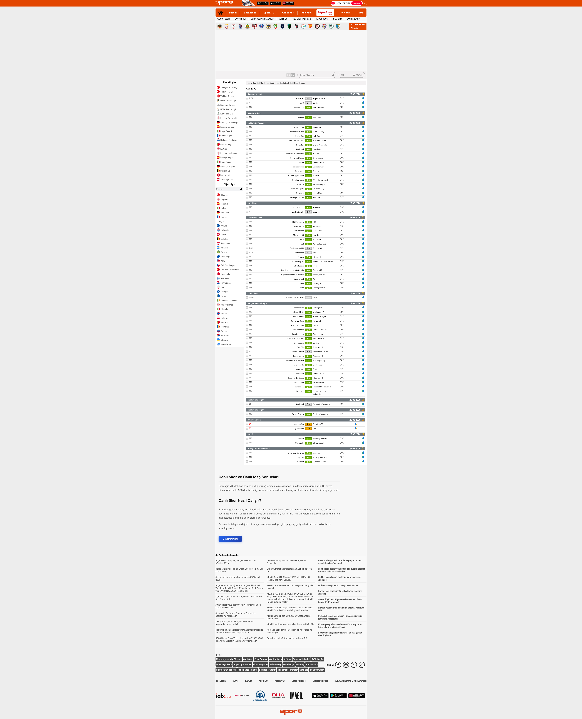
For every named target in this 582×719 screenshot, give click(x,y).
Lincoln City (317, 149)
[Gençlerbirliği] (219, 26)
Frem (315, 265)
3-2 (308, 145)
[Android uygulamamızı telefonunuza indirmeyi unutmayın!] (262, 4)
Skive (301, 283)
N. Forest (300, 193)
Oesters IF (299, 443)
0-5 (308, 231)
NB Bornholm (298, 222)
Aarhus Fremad (319, 244)
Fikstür (354, 28)
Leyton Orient (318, 162)
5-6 (308, 136)
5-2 (308, 98)
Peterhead (299, 373)
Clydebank (317, 365)
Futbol (233, 12)
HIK (314, 222)
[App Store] (320, 697)
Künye (235, 681)
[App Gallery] (356, 697)
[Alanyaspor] (247, 26)
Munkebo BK (298, 235)
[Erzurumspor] (338, 26)
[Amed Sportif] (275, 26)
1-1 (342, 98)
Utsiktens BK (298, 207)
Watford (300, 184)
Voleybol (306, 12)
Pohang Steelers (320, 457)
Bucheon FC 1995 (320, 461)
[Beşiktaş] (296, 26)
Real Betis (317, 117)
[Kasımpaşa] (261, 26)
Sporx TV (269, 12)
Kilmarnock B (318, 338)
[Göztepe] (310, 26)
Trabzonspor (312, 664)
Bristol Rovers (298, 414)
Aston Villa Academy (321, 404)
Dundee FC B (318, 373)
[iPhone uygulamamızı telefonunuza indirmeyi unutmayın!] (274, 4)
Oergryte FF (318, 212)
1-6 (308, 197)
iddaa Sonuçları (317, 670)
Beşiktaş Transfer (267, 670)
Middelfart (317, 239)
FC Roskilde (317, 230)
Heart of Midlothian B (322, 386)
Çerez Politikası (299, 681)
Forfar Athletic (298, 351)
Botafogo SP (318, 424)
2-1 (308, 252)
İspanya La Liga (254, 113)
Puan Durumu (358, 24)
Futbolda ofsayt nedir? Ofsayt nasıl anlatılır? (339, 585)
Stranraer (300, 391)
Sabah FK (300, 98)
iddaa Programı (260, 664)
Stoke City (299, 136)
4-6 (308, 414)
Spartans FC (299, 386)
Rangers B (317, 321)
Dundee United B (320, 329)
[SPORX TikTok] (361, 664)
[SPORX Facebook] (338, 664)
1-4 (308, 149)
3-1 (342, 144)
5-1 (308, 103)
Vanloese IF (317, 226)
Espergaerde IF (319, 287)
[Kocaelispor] (289, 26)
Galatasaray (275, 664)
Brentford (317, 197)
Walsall (301, 162)
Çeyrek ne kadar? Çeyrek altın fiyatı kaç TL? (287, 638)
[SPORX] (291, 712)
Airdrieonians (298, 307)
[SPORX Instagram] (346, 664)
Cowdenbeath (298, 334)
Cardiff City (299, 127)
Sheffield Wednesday (295, 153)
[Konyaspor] (331, 26)
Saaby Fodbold (297, 230)
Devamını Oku (230, 538)
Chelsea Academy (320, 414)
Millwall (316, 175)
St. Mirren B (318, 347)
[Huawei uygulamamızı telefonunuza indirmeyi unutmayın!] (287, 4)
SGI (302, 244)
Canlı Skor (288, 12)
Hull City (316, 136)
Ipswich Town (298, 166)
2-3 (308, 248)
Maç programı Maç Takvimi (228, 659)
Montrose (300, 369)
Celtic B (316, 343)
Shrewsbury (318, 158)
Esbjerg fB (317, 283)
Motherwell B (318, 312)
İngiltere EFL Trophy (256, 399)
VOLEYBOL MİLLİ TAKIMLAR (262, 19)
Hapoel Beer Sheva (321, 98)
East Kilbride (318, 334)
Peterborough (318, 184)
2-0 (342, 107)
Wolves (316, 153)
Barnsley (300, 145)
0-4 (308, 257)
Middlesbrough (319, 131)
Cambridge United (296, 175)
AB (314, 279)
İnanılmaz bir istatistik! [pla (292, 270)
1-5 (308, 184)
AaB (314, 252)
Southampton (298, 180)
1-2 (308, 127)
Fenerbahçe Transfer (247, 670)
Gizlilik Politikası (320, 681)
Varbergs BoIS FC (320, 438)
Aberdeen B (318, 356)
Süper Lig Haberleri (242, 664)
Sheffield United (319, 140)
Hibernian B (318, 378)
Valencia (300, 117)
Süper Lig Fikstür (224, 664)
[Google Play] (338, 697)
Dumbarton (299, 343)
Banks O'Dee (318, 382)
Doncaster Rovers (296, 131)
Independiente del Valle (294, 297)
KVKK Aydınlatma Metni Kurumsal (350, 681)
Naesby (316, 235)
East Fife (300, 347)
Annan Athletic (297, 316)
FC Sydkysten (298, 265)
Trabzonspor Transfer (287, 670)
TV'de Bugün (318, 659)
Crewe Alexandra (320, 145)
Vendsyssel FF (318, 274)
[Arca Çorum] (317, 26)
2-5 (308, 261)
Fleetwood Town (297, 158)
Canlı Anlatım (275, 659)
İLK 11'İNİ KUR (240, 19)
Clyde (315, 369)
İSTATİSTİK (337, 19)
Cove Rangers (298, 329)
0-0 (342, 117)
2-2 (308, 316)
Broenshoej (299, 279)
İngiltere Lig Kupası (256, 123)
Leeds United (318, 193)
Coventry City (318, 188)
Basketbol (250, 12)
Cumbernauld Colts (296, 338)
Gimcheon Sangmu (296, 453)
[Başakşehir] (282, 26)
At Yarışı (345, 12)
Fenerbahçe (288, 664)
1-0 (342, 207)
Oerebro (300, 438)
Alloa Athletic (298, 312)
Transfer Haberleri (301, 659)
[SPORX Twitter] (354, 664)
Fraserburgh (298, 356)
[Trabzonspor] (240, 26)
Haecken (316, 207)
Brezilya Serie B (254, 419)
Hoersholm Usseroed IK (323, 261)
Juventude (299, 428)
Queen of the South (296, 378)
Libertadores (253, 293)
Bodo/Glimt (299, 107)
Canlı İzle (303, 670)
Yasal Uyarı (279, 681)
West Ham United (320, 180)
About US (263, 681)
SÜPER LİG (283, 19)
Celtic (315, 103)
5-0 (308, 387)
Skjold (301, 287)
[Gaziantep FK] (254, 26)
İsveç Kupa (252, 203)
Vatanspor (299, 252)
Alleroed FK (299, 226)
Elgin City (317, 325)
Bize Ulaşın (221, 681)
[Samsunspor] (233, 26)
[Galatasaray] (226, 26)
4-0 (308, 158)
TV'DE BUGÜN (322, 19)
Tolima (316, 297)
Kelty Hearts (298, 365)
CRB (314, 428)
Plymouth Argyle (297, 188)
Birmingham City (297, 197)
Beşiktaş (300, 664)
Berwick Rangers (320, 316)
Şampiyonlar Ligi (255, 94)
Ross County (298, 382)
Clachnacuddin (297, 325)
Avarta (301, 257)
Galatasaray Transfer (226, 670)
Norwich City (318, 127)
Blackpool (300, 149)
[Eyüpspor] (324, 26)
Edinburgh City (319, 360)
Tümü (360, 12)
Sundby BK (317, 248)
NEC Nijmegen (319, 107)
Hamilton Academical (295, 360)
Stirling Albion (318, 307)
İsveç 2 (250, 434)
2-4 (308, 189)
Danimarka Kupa (255, 217)
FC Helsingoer (298, 261)
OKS (302, 239)
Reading (316, 171)
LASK (301, 103)
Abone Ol (356, 3)
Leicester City (318, 166)
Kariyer (248, 681)
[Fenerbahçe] (268, 26)
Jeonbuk (316, 453)
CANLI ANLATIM (353, 19)
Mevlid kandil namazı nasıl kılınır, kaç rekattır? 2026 (290, 624)
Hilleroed (317, 257)
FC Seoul (300, 461)
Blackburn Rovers (296, 140)
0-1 (308, 117)
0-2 (308, 153)
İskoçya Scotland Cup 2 (257, 303)
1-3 (308, 132)
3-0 (308, 107)
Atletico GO (299, 424)
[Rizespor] (303, 26)
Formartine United (320, 351)
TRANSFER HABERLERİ (301, 19)
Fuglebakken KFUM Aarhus (292, 274)
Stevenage (299, 171)
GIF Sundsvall (318, 443)
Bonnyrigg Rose (297, 321)
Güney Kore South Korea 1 (259, 448)
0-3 (308, 171)
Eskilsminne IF (298, 212)
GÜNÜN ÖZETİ (223, 19)
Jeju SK (301, 457)
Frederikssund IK (297, 248)
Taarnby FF (317, 270)
